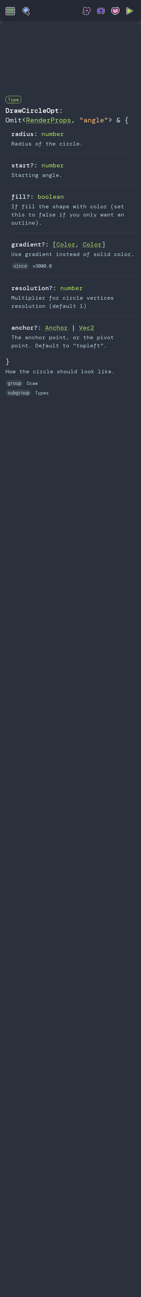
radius (22, 134)
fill (18, 197)
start (20, 165)
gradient (26, 244)
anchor (22, 328)
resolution (30, 288)
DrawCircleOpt (32, 110)
